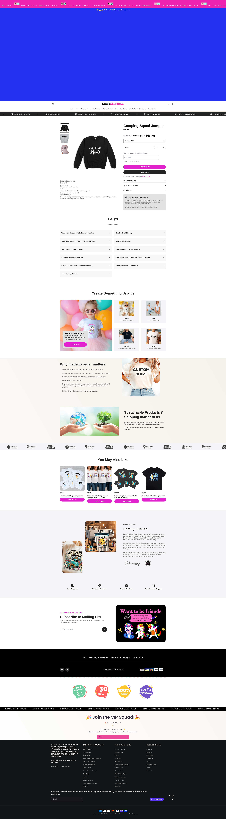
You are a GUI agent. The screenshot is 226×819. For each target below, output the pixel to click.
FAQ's (116, 755)
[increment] (163, 147)
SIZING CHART (119, 752)
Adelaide (149, 749)
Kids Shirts (86, 755)
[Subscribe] (127, 737)
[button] (53, 104)
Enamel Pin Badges (89, 764)
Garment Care (119, 771)
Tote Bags (86, 774)
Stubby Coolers (88, 780)
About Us (118, 786)
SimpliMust (96, 814)
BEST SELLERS (87, 749)
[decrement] (156, 147)
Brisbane (149, 752)
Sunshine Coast (151, 764)
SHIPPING (118, 758)
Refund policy (104, 813)
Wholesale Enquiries (121, 783)
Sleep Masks (87, 767)
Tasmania (149, 771)
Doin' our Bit (118, 761)
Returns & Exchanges (121, 764)
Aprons (85, 777)
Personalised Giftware (90, 783)
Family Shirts (87, 752)
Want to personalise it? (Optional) (135, 153)
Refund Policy (119, 767)
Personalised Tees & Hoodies (92, 758)
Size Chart (146, 176)
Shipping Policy (119, 780)
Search (85, 786)
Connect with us (120, 749)
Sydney (149, 767)
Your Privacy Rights (121, 774)
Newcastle (150, 758)
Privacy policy (113, 813)
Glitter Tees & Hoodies (90, 771)
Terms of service (123, 813)
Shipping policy (133, 813)
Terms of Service (120, 777)
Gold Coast (150, 755)
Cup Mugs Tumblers (89, 761)
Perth (148, 761)
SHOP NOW (145, 172)
